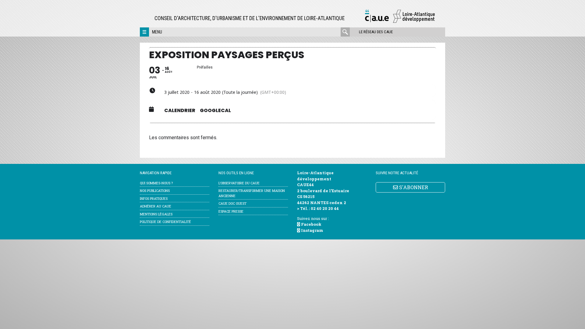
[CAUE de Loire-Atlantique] (399, 22)
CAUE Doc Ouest (232, 203)
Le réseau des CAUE (376, 32)
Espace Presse (230, 211)
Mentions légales (156, 214)
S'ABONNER (413, 187)
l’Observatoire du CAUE (239, 183)
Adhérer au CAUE (155, 206)
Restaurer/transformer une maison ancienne (251, 193)
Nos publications (155, 190)
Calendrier (179, 111)
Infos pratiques (154, 198)
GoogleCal (215, 111)
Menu (157, 32)
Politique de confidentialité (165, 221)
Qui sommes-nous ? (156, 183)
